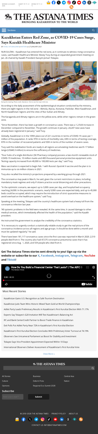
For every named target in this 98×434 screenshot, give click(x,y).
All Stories (6, 376)
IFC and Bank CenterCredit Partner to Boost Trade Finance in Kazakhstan (38, 320)
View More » (49, 353)
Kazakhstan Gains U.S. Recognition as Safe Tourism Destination (34, 298)
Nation (24, 47)
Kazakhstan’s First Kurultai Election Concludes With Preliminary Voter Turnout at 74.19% (46, 331)
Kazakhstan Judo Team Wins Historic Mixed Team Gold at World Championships (42, 304)
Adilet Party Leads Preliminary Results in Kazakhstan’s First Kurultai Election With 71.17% (46, 309)
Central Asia (69, 376)
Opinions (5, 386)
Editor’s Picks (38, 381)
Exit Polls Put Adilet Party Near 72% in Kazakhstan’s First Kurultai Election (39, 325)
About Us (73, 414)
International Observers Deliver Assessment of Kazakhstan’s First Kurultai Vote (41, 347)
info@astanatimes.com (55, 425)
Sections (11, 30)
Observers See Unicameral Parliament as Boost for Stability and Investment (40, 336)
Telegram (76, 255)
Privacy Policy (59, 414)
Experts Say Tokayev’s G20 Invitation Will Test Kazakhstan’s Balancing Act (38, 314)
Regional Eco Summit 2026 (44, 386)
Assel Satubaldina (11, 47)
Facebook (47, 255)
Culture (5, 381)
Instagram (62, 255)
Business (36, 376)
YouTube (89, 255)
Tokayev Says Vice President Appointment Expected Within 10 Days (36, 341)
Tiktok (11, 259)
